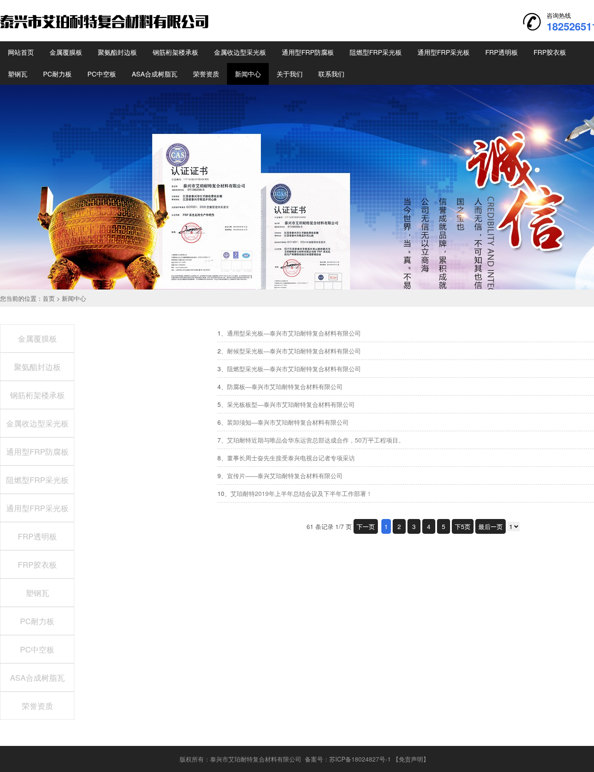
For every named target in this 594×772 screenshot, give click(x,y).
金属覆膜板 (66, 52)
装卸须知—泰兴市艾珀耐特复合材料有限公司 (288, 422)
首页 (49, 298)
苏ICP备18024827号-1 (360, 759)
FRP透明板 (501, 52)
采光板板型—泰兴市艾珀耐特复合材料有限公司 (291, 404)
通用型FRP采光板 (443, 52)
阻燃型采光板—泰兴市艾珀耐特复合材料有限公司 (294, 368)
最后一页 (490, 526)
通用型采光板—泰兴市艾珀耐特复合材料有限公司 (294, 333)
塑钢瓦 (17, 73)
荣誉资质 (206, 73)
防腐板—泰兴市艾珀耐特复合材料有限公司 (285, 386)
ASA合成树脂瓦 (154, 73)
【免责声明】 (411, 759)
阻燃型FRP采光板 (376, 52)
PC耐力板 (57, 73)
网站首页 (21, 52)
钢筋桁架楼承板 (175, 52)
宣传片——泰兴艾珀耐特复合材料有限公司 (285, 475)
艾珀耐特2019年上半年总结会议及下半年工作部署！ (301, 493)
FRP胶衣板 (550, 52)
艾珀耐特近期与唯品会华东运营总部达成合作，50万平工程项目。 (315, 440)
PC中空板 (101, 73)
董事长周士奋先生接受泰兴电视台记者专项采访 (291, 457)
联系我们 (331, 73)
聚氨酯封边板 (117, 52)
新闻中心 (248, 73)
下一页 (366, 526)
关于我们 (290, 73)
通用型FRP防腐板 (308, 52)
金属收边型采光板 (240, 52)
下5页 (463, 526)
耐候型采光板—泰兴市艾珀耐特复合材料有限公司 (294, 350)
